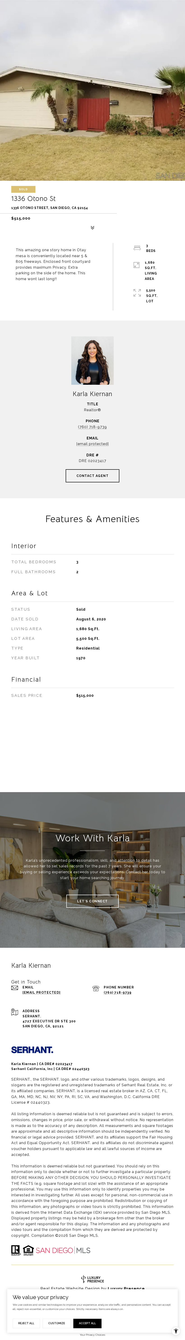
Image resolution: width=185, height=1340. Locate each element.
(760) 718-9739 (92, 427)
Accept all (87, 1323)
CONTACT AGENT (92, 476)
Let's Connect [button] (92, 901)
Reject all (26, 1323)
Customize (56, 1323)
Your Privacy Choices (92, 1334)
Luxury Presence (126, 1288)
